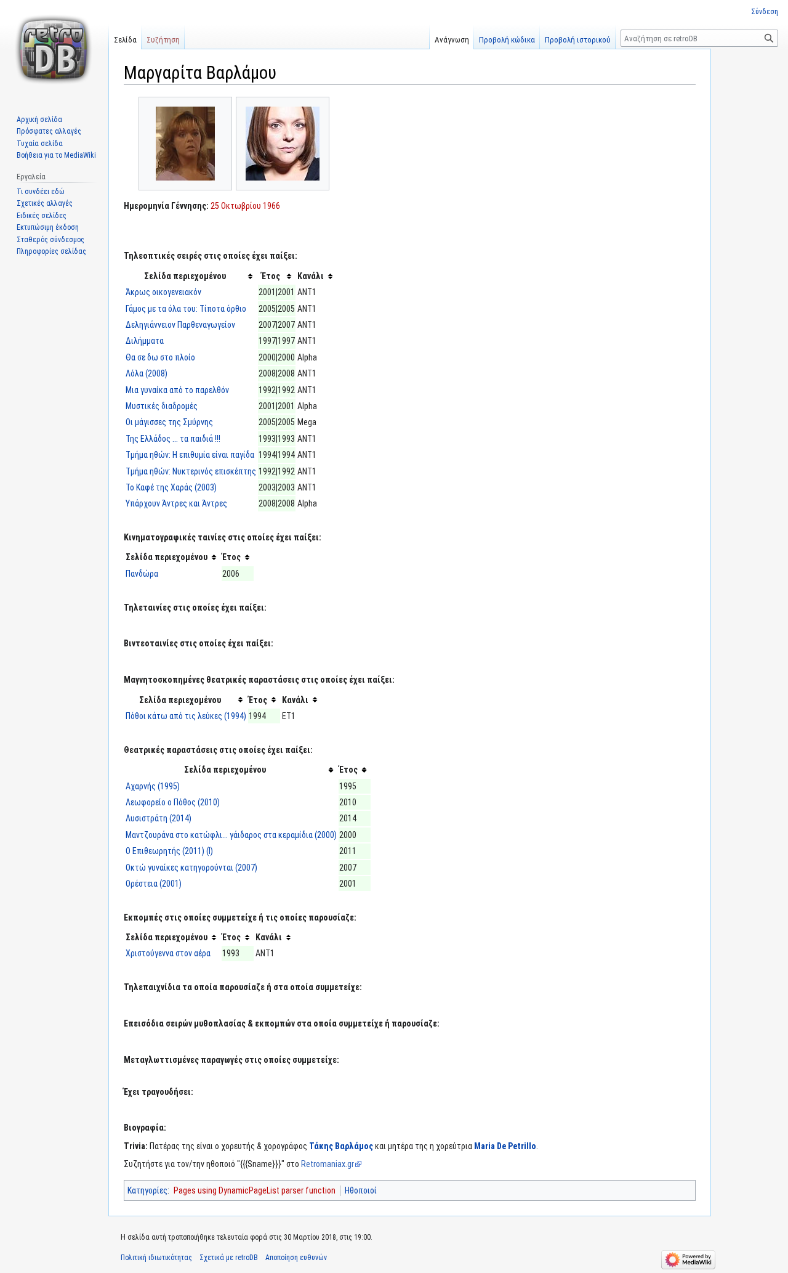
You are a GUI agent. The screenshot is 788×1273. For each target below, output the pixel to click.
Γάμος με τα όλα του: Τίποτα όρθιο (186, 309)
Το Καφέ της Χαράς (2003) (171, 487)
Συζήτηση (163, 39)
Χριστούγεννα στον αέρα (168, 953)
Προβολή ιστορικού (578, 39)
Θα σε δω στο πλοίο (160, 357)
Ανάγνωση (452, 39)
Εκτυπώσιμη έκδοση (48, 227)
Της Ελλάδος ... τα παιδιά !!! (173, 439)
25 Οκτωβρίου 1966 (245, 206)
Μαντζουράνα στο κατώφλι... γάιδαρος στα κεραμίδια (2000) (231, 835)
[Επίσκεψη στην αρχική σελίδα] (54, 49)
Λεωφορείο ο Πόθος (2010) (173, 802)
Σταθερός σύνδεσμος (50, 239)
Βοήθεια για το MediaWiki (56, 155)
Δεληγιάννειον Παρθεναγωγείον (180, 325)
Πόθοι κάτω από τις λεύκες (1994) (186, 716)
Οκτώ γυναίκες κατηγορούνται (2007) (191, 867)
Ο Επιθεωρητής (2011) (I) (169, 851)
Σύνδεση (764, 11)
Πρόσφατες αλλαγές (49, 131)
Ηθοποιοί (361, 1190)
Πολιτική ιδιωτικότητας (156, 1257)
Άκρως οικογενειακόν (163, 292)
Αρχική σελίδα (39, 119)
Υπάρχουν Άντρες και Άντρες (176, 503)
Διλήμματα (145, 341)
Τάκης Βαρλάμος (341, 1146)
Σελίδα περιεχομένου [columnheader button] (185, 276)
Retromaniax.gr (327, 1164)
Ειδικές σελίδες (41, 215)
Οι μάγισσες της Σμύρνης (169, 422)
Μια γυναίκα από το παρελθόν (177, 390)
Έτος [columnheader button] (271, 276)
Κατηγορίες (147, 1190)
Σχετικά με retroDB (228, 1257)
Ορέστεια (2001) (154, 884)
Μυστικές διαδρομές (162, 406)
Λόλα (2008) (146, 373)
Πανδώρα (142, 574)
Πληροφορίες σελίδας (51, 251)
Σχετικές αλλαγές (45, 203)
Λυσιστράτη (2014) (158, 818)
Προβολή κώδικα (507, 39)
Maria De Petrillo (505, 1146)
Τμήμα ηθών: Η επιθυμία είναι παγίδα (190, 455)
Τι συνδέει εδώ (41, 191)
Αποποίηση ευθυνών (296, 1257)
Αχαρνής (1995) (153, 786)
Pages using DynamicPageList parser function (255, 1190)
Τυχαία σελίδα (40, 143)
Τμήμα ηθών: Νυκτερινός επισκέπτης (191, 471)
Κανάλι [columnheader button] (310, 276)
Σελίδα (125, 39)
